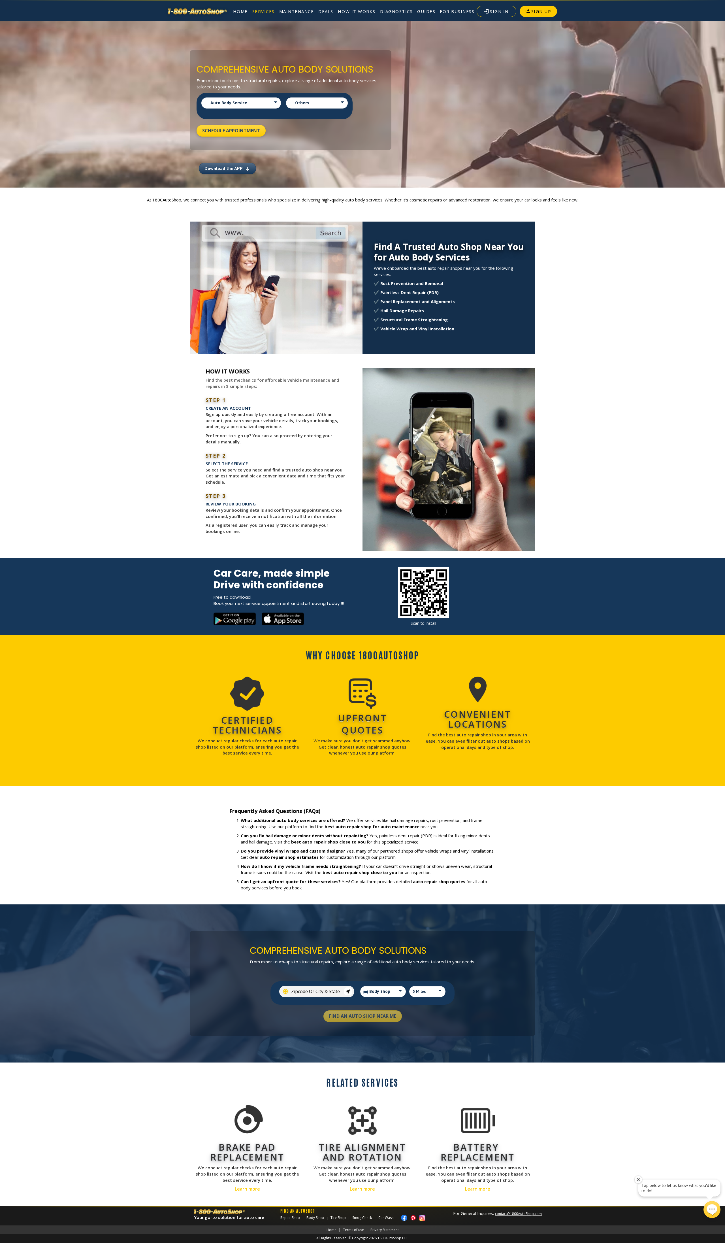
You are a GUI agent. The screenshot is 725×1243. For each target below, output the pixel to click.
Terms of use (353, 1229)
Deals (325, 11)
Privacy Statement (384, 1229)
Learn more (247, 1189)
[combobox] (316, 991)
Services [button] (263, 11)
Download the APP (227, 168)
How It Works (357, 11)
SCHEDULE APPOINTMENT (231, 131)
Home (240, 11)
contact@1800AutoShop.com (518, 1213)
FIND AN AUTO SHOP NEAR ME (362, 1016)
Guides (426, 11)
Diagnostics (396, 11)
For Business (457, 11)
